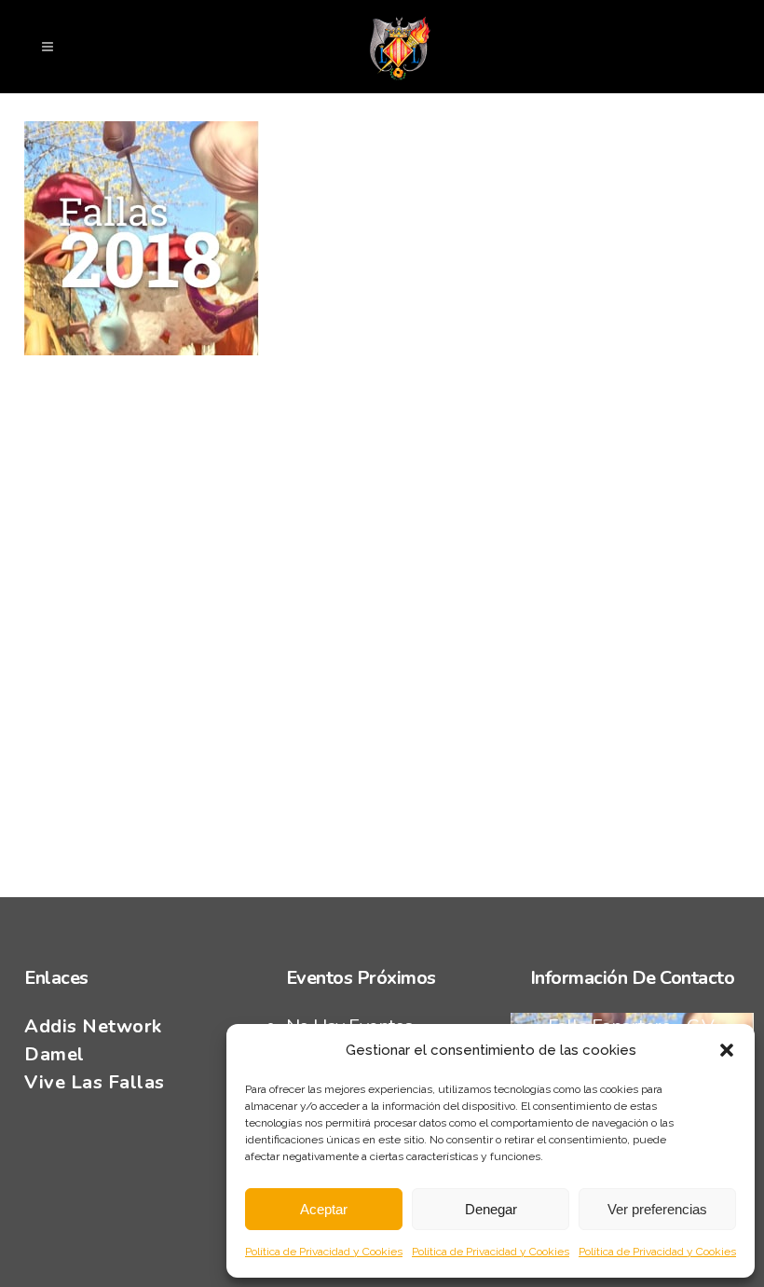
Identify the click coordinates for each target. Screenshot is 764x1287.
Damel (54, 1054)
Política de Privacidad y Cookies (323, 1251)
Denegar (491, 1209)
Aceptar (324, 1209)
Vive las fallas (94, 1082)
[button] (726, 1050)
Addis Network (93, 1026)
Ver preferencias (657, 1209)
